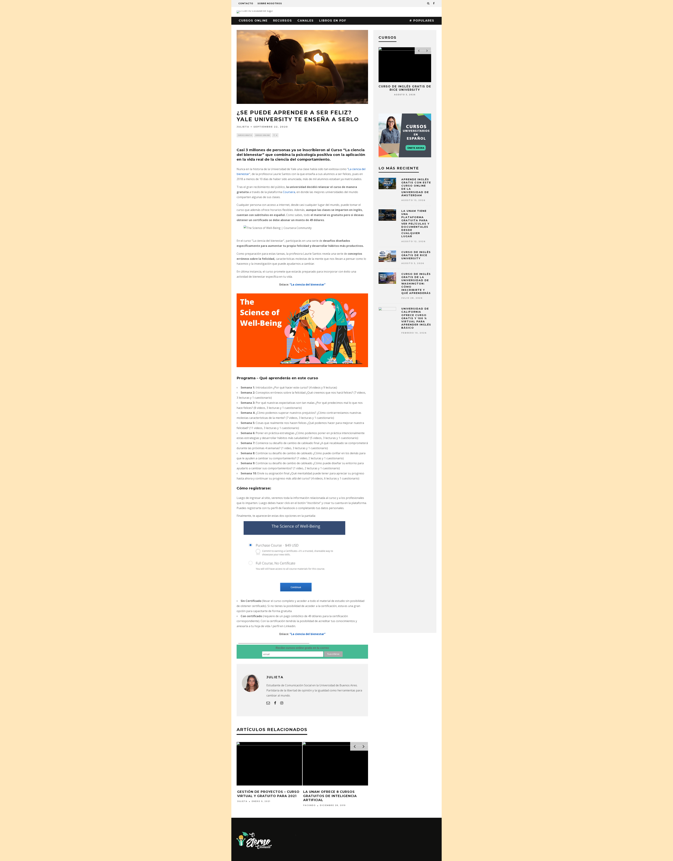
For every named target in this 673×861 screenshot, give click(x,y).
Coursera (289, 192)
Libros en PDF (332, 20)
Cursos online (253, 20)
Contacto (245, 3)
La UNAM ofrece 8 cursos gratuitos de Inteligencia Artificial (330, 796)
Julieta (243, 126)
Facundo (309, 805)
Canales (305, 20)
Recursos (282, 20)
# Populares (421, 20)
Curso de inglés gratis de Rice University (405, 88)
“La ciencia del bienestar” (307, 284)
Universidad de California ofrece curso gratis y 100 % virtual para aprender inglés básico (416, 318)
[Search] (428, 3)
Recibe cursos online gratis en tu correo (302, 647)
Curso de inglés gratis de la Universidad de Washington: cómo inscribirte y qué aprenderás (416, 283)
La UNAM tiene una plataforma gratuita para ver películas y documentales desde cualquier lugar (415, 223)
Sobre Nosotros (269, 3)
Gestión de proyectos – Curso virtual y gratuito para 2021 (268, 794)
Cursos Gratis (245, 135)
